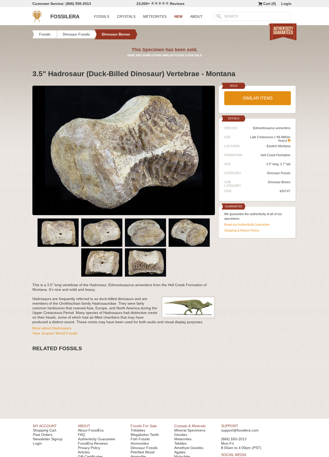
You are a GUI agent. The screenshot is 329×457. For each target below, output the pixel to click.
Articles (84, 452)
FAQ (81, 435)
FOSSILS (101, 16)
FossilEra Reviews (93, 443)
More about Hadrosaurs (51, 328)
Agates (180, 452)
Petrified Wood (142, 452)
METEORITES (155, 16)
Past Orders (42, 435)
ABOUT (196, 16)
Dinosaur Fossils (278, 173)
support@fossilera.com (240, 430)
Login (286, 4)
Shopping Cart (44, 430)
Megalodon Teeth (145, 435)
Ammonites (140, 443)
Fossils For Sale (144, 426)
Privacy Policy (89, 448)
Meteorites (182, 439)
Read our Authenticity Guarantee (247, 224)
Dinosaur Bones (279, 182)
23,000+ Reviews (160, 4)
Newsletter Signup (47, 439)
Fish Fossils (140, 439)
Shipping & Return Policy (241, 230)
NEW (178, 16)
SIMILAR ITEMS (258, 98)
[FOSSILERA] (37, 21)
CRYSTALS (126, 16)
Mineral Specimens (189, 430)
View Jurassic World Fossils (54, 333)
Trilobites (138, 430)
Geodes (180, 435)
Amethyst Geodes (188, 448)
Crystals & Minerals (190, 426)
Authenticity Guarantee (96, 439)
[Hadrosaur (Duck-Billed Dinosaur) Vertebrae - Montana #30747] (123, 213)
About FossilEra (91, 430)
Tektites (180, 443)
